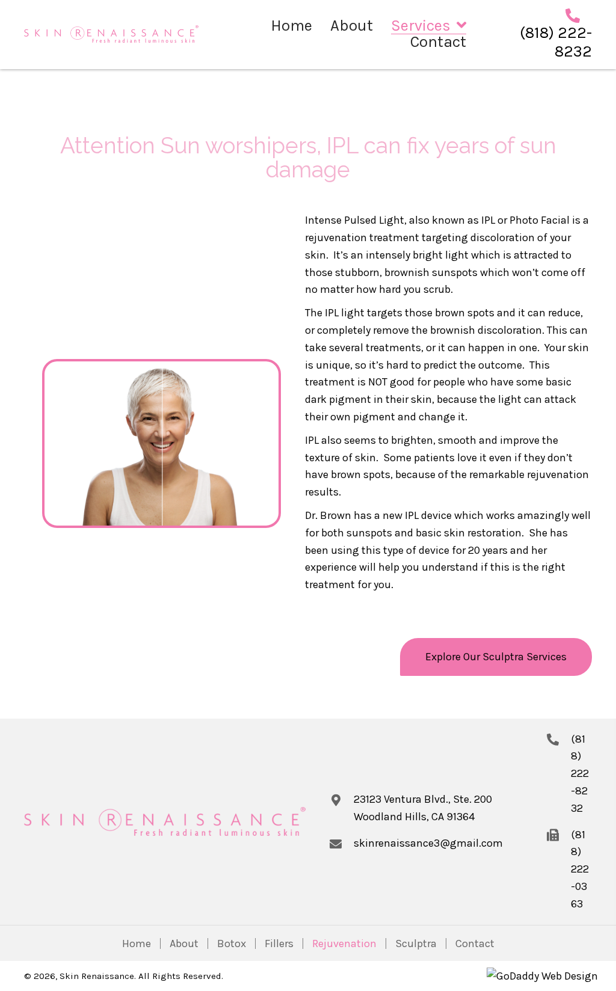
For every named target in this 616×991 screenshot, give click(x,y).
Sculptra (416, 943)
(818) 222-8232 (556, 42)
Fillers (279, 943)
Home (136, 943)
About (184, 943)
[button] (496, 657)
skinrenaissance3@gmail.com (428, 843)
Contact (474, 943)
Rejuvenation (344, 943)
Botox (231, 943)
